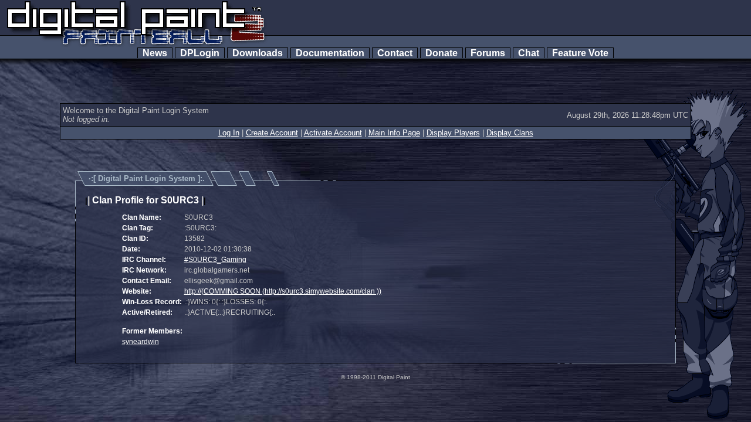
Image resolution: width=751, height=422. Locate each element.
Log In (228, 132)
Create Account (272, 132)
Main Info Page (394, 132)
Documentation (330, 53)
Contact (395, 53)
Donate (441, 53)
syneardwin (140, 342)
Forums (488, 53)
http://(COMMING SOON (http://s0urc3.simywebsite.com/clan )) (282, 291)
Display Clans (509, 132)
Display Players (453, 132)
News (155, 53)
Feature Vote (580, 53)
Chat (528, 53)
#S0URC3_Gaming (215, 260)
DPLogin (199, 53)
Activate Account (333, 132)
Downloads (257, 53)
